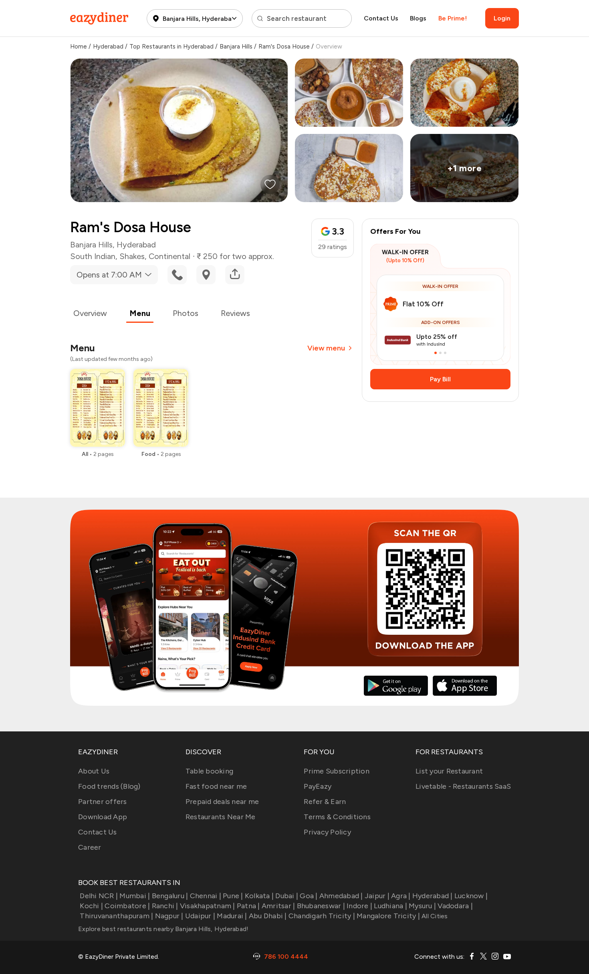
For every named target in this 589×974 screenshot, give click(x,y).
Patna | (248, 905)
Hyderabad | (432, 895)
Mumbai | (134, 895)
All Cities (434, 916)
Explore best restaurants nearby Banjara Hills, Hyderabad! (163, 929)
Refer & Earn (325, 801)
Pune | (233, 895)
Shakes (132, 256)
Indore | (359, 905)
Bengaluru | (170, 895)
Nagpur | (169, 915)
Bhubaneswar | (321, 905)
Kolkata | (259, 895)
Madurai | (232, 915)
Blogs (418, 18)
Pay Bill (440, 379)
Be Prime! (452, 18)
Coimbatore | (127, 905)
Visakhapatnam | (207, 905)
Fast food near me (216, 786)
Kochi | (91, 905)
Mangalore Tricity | (388, 915)
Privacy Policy (327, 832)
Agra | (401, 895)
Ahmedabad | (341, 895)
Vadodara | (455, 905)
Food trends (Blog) (109, 786)
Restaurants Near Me (221, 816)
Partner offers (102, 801)
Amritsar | (278, 905)
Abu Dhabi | (268, 915)
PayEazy (317, 786)
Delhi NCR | (99, 895)
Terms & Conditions (337, 816)
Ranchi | (165, 905)
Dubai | (286, 895)
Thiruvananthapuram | (116, 915)
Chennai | (205, 895)
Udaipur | (200, 915)
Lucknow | (471, 895)
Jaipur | (377, 895)
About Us (93, 771)
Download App (102, 816)
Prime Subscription (336, 771)
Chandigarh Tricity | (321, 915)
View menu (326, 348)
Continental (169, 256)
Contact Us (381, 18)
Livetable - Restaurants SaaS (463, 786)
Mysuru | (422, 905)
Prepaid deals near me (222, 801)
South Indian (92, 256)
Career (89, 847)
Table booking (209, 771)
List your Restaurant (449, 771)
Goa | (308, 895)
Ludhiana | (390, 905)
